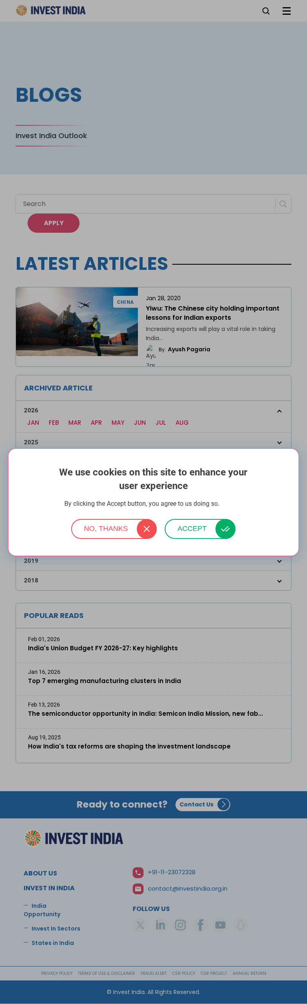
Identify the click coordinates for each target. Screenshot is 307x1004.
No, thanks (106, 529)
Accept (192, 529)
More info (232, 504)
